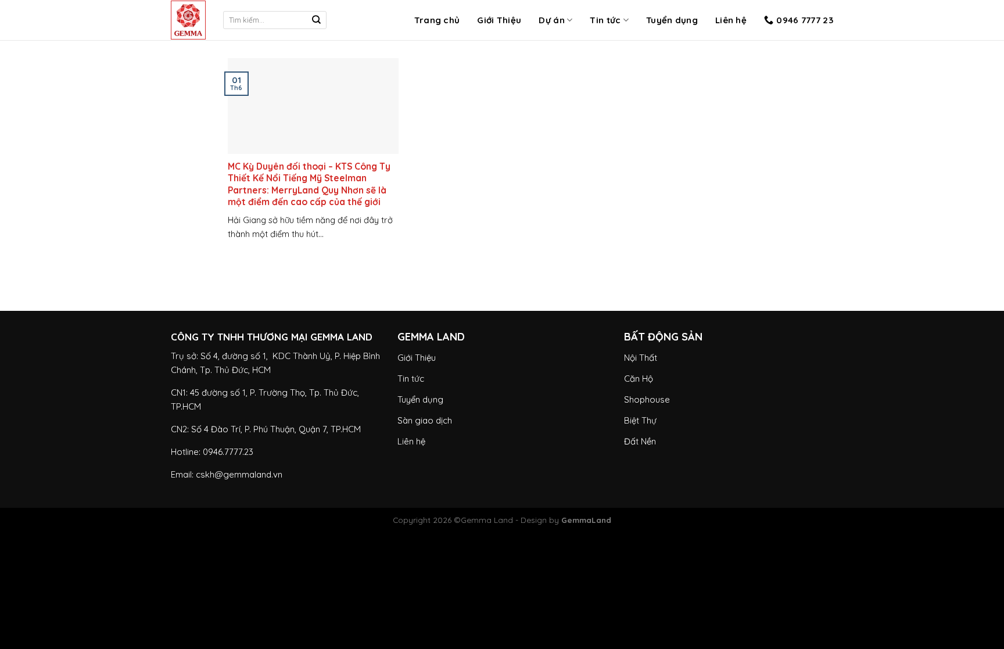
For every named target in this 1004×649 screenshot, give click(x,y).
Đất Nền (640, 441)
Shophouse (647, 399)
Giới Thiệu (499, 20)
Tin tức (605, 20)
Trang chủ (437, 20)
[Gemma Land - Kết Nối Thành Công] (188, 20)
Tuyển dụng (672, 20)
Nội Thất (640, 357)
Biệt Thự (640, 420)
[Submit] (316, 20)
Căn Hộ (638, 378)
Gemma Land (487, 520)
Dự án (552, 20)
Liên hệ (731, 20)
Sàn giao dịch (424, 420)
